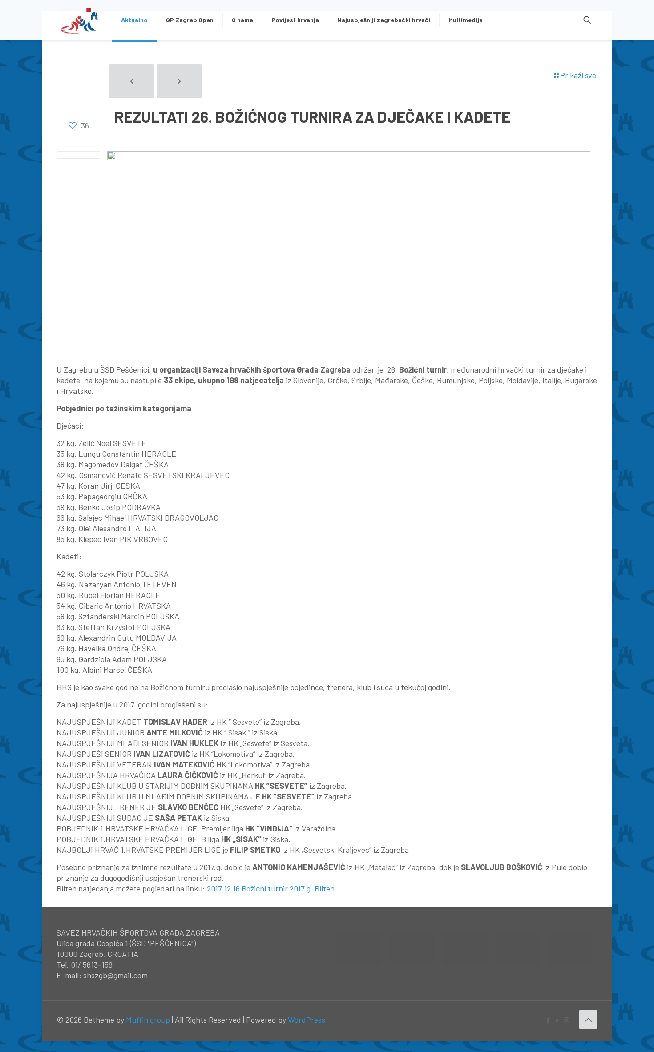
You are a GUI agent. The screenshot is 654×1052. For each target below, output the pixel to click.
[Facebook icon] (548, 1020)
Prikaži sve (578, 75)
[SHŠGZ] (80, 20)
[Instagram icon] (566, 1020)
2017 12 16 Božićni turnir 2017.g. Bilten (271, 888)
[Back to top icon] (588, 1019)
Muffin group (148, 1019)
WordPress (306, 1019)
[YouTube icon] (557, 1020)
